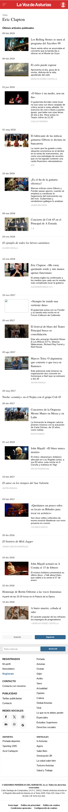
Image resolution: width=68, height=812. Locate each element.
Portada (41, 659)
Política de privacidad (30, 805)
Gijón (39, 673)
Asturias (41, 664)
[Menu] (4, 4)
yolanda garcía (39, 527)
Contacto (7, 703)
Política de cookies (51, 805)
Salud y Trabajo (45, 770)
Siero (39, 683)
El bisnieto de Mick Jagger (17, 541)
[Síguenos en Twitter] (14, 717)
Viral (39, 707)
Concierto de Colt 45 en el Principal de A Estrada (46, 221)
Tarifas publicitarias (12, 698)
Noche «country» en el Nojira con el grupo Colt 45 (31, 397)
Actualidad (42, 688)
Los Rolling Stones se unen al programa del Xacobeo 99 (48, 41)
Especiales (42, 717)
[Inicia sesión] (62, 4)
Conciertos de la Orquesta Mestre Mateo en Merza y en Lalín (47, 413)
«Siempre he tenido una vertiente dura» (44, 303)
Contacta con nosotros (14, 686)
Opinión (40, 693)
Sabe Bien (42, 751)
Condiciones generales (21, 808)
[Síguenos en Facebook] (6, 717)
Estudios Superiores (47, 722)
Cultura (40, 698)
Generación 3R (44, 756)
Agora (40, 746)
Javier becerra (39, 205)
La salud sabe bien (46, 760)
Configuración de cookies (45, 808)
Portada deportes (11, 741)
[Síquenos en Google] (23, 725)
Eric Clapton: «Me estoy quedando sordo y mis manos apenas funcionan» (47, 269)
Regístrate (8, 673)
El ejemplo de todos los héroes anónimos (25, 243)
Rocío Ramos (37, 434)
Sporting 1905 (10, 746)
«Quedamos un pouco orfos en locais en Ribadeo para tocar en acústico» (46, 509)
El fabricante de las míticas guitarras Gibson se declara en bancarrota (48, 139)
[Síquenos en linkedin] (6, 724)
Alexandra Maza (39, 287)
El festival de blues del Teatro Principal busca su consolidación (48, 330)
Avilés (40, 678)
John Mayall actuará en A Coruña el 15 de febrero (45, 565)
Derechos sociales (46, 727)
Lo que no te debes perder (50, 712)
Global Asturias (44, 703)
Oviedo (40, 669)
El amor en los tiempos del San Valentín (25, 483)
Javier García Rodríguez (15, 547)
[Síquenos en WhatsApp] (14, 724)
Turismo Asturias (45, 765)
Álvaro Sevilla (10, 248)
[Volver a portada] (34, 4)
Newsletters (8, 669)
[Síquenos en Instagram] (23, 717)
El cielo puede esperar (43, 65)
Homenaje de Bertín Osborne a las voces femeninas (31, 592)
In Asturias (42, 741)
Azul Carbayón (10, 751)
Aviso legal (13, 805)
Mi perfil (6, 664)
